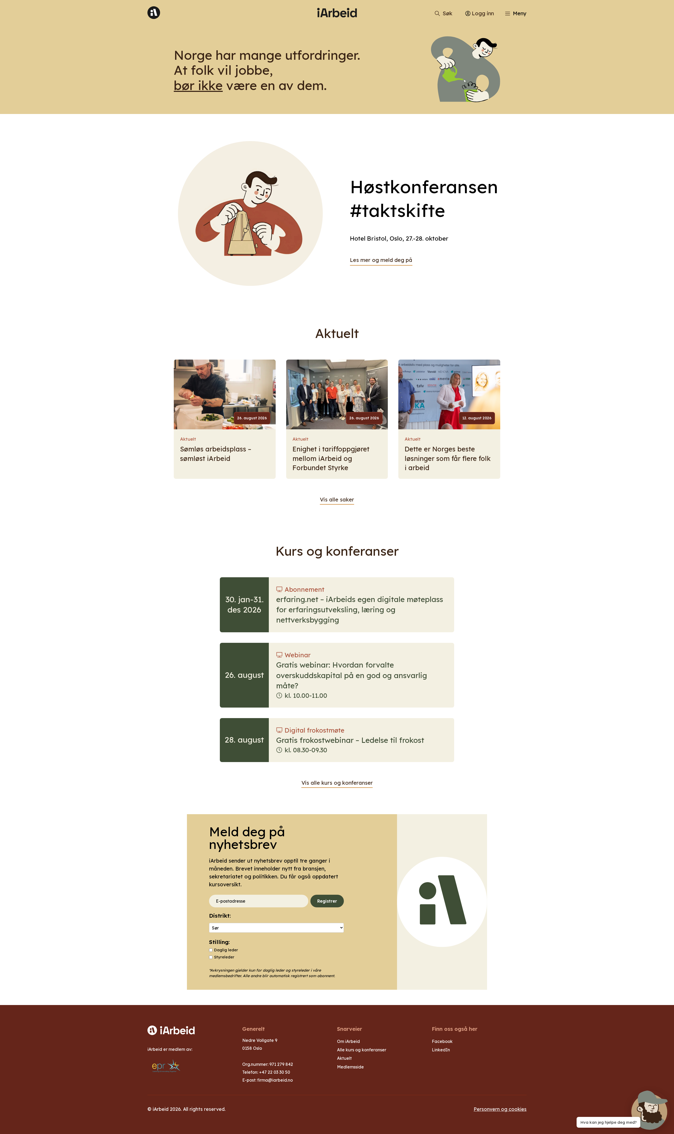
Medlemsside (350, 1067)
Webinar (298, 655)
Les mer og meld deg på (381, 260)
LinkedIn (441, 1049)
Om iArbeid (348, 1041)
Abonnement (304, 589)
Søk (447, 13)
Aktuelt (188, 439)
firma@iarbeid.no (275, 1080)
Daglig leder (226, 949)
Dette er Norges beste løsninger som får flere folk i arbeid (448, 458)
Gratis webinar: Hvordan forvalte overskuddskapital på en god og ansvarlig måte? (351, 675)
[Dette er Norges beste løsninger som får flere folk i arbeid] (449, 394)
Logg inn (483, 13)
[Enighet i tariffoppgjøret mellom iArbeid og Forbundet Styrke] (337, 394)
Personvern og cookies (500, 1109)
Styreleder (224, 956)
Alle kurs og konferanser (361, 1049)
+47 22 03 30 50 (274, 1072)
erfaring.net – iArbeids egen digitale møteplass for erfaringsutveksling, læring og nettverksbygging (359, 609)
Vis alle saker (337, 499)
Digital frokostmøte (314, 730)
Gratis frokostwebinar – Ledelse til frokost (350, 740)
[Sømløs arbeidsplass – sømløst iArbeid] (225, 394)
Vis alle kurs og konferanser (337, 782)
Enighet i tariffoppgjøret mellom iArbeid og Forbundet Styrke (331, 458)
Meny (520, 13)
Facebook (442, 1041)
